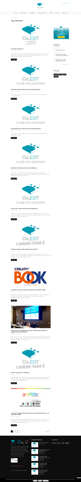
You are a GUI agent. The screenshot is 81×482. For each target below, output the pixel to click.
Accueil (15, 12)
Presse (51, 12)
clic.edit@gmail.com (19, 465)
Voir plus (13, 59)
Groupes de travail (41, 12)
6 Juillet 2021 (13, 91)
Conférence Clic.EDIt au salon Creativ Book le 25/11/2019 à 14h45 (28, 290)
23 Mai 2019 (13, 416)
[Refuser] (79, 480)
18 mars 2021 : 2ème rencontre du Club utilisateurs (24, 208)
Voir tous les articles (65, 64)
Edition (60, 74)
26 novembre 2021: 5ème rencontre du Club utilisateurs (25, 89)
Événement (19, 50)
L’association (23, 12)
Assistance (64, 12)
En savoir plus (45, 480)
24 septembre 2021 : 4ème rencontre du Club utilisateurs (26, 128)
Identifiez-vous (66, 3)
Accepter (35, 480)
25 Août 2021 (13, 50)
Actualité (56, 74)
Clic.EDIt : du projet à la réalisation (20, 372)
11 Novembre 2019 (14, 291)
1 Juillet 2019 (13, 374)
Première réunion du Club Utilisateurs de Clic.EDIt (24, 249)
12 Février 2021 (13, 251)
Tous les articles (17, 17)
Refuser (40, 480)
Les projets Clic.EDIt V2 (17, 49)
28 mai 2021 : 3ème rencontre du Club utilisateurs (24, 168)
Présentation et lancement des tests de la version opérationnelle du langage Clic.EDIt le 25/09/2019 (29, 331)
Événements (32, 12)
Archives (57, 12)
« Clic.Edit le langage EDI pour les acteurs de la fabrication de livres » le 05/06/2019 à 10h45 (30, 413)
